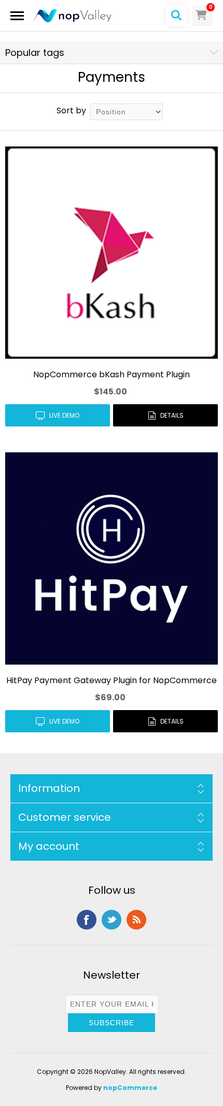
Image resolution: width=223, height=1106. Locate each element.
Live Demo (64, 415)
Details (172, 415)
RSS (136, 920)
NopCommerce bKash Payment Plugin (111, 374)
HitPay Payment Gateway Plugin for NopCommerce (111, 680)
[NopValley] (73, 15)
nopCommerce (130, 1087)
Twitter (111, 920)
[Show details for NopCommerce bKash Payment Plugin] (111, 252)
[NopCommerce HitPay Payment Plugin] (111, 558)
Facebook (86, 920)
